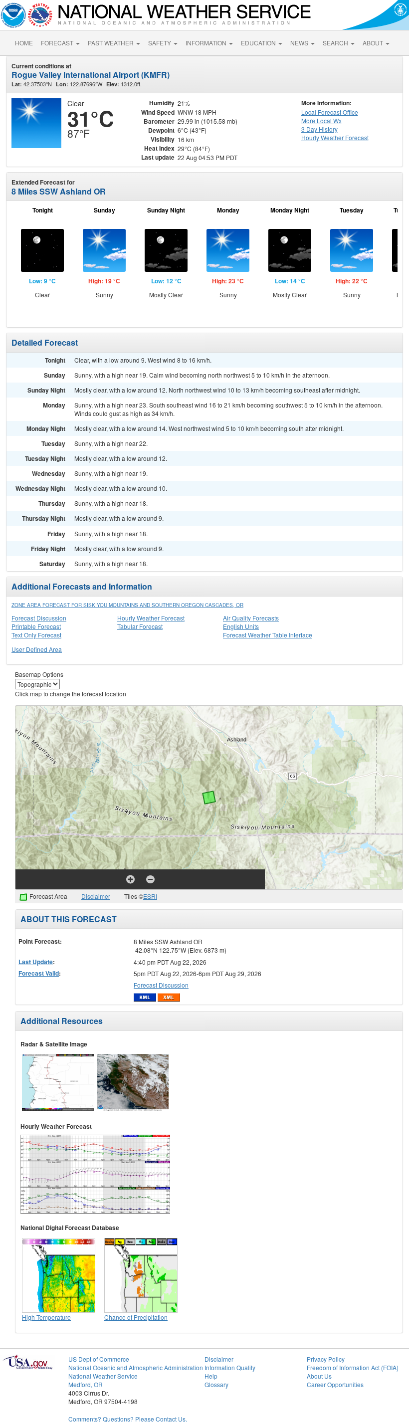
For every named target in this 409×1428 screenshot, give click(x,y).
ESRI (150, 896)
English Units (241, 626)
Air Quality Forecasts (251, 617)
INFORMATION (207, 42)
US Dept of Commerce (98, 1359)
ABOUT (374, 42)
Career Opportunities (335, 1384)
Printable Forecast (36, 626)
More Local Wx (321, 120)
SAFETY (160, 42)
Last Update (35, 961)
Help (210, 1376)
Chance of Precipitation (136, 1317)
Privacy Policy (326, 1359)
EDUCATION (259, 42)
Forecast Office (329, 112)
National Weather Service (103, 1376)
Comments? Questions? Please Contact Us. (127, 1419)
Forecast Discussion (38, 617)
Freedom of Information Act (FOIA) (353, 1367)
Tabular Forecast (140, 626)
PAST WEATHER (111, 42)
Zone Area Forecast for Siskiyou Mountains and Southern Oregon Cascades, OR (127, 605)
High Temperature (46, 1317)
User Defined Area (36, 649)
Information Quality (229, 1367)
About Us (319, 1376)
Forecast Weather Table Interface (267, 634)
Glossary (216, 1384)
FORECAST (58, 42)
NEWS (300, 42)
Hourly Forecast (335, 137)
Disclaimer (95, 896)
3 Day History (319, 129)
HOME (24, 42)
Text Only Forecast (36, 634)
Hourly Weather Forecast (151, 617)
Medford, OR (85, 1384)
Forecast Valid (38, 973)
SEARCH (336, 42)
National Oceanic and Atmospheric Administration (135, 1367)
